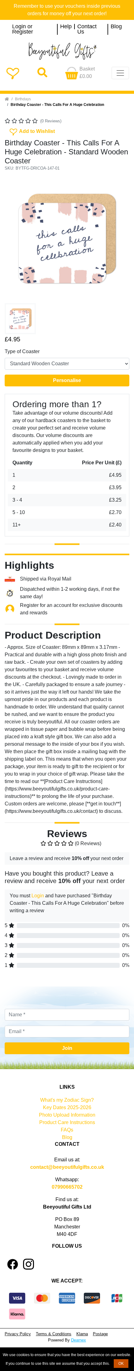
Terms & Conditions (53, 1334)
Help (66, 27)
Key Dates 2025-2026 (67, 1107)
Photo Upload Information (67, 1115)
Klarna (82, 1334)
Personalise (67, 380)
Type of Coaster (22, 351)
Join (67, 1048)
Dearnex (78, 1340)
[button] (14, 238)
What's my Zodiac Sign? (67, 1100)
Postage (100, 1334)
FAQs (67, 1129)
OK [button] (121, 1363)
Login (37, 895)
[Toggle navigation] (120, 73)
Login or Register (22, 29)
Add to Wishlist (31, 131)
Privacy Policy (18, 1334)
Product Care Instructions (67, 1122)
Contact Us (87, 29)
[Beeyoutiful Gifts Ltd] (67, 51)
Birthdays (23, 99)
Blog (116, 27)
